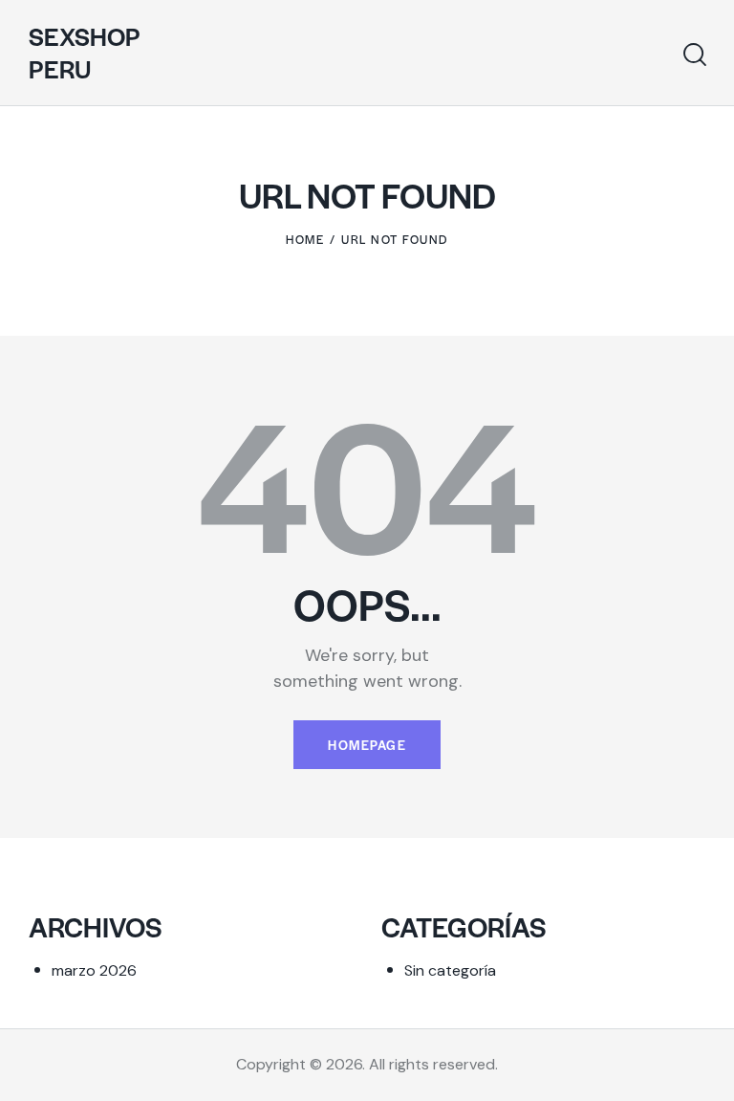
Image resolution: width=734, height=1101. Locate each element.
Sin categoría (450, 970)
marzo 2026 (94, 970)
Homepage (367, 745)
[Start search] (694, 55)
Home (305, 239)
